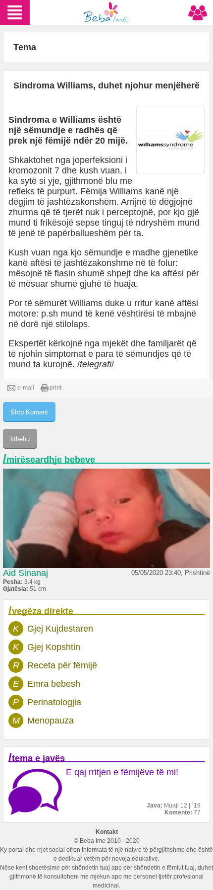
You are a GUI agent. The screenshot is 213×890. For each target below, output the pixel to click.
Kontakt (107, 831)
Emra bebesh (53, 684)
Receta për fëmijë (62, 665)
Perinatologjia (54, 702)
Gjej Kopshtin (53, 647)
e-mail (25, 387)
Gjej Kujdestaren (60, 629)
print (55, 387)
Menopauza (50, 721)
